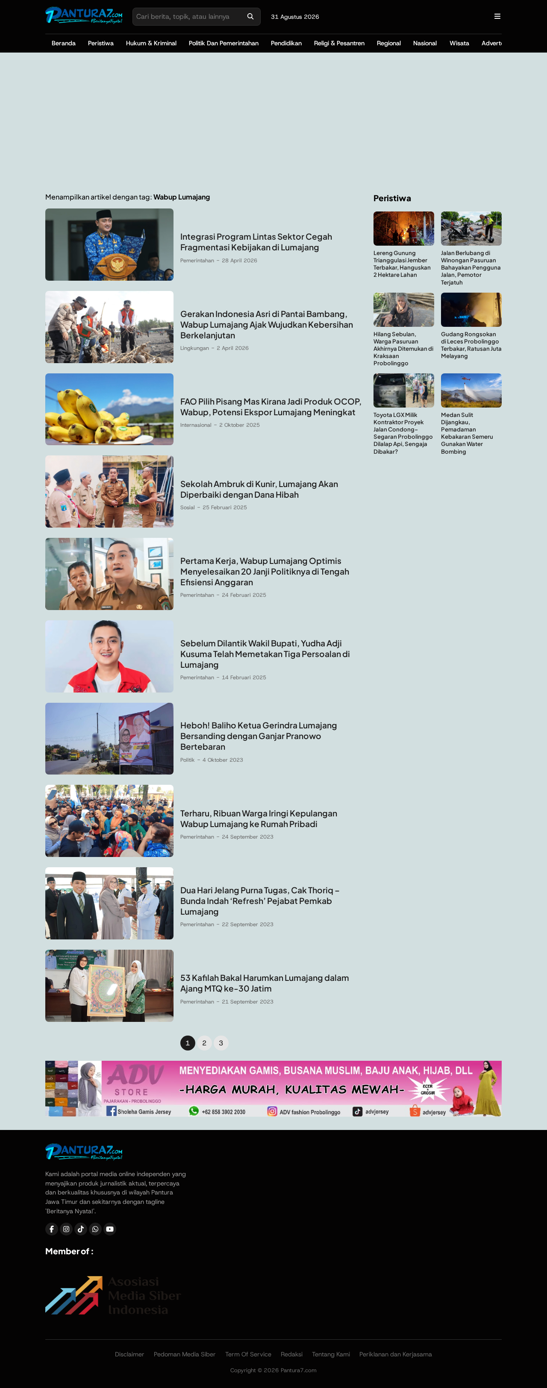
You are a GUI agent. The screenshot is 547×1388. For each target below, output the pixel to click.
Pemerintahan (197, 260)
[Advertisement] (273, 122)
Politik (187, 759)
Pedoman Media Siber (185, 1354)
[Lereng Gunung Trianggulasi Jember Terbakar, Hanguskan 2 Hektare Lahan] (403, 243)
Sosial (187, 507)
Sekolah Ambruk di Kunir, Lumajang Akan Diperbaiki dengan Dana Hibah (259, 488)
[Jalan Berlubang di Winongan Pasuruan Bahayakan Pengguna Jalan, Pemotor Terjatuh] (471, 243)
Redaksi (292, 1354)
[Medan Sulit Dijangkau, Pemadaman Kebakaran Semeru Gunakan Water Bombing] (471, 405)
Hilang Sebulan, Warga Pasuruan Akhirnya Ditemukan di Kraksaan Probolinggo (403, 348)
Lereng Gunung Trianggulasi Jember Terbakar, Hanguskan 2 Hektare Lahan (402, 263)
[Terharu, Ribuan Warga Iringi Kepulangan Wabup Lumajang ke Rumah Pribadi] (109, 854)
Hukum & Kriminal (151, 43)
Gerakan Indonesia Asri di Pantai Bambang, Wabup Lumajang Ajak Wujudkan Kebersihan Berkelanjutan (266, 324)
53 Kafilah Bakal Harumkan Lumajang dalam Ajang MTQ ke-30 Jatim (264, 982)
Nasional (425, 43)
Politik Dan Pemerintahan (224, 43)
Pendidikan (286, 43)
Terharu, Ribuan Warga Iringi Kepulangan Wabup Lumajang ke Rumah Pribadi (258, 818)
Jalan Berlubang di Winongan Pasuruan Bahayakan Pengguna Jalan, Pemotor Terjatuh (471, 267)
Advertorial (497, 43)
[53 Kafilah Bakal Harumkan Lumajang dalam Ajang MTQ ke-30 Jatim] (109, 1019)
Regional (389, 43)
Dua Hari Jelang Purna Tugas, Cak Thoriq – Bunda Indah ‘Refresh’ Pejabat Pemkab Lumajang (260, 900)
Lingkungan (194, 348)
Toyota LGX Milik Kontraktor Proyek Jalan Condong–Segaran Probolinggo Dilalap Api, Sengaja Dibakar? (403, 433)
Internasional (196, 424)
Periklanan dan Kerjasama (395, 1354)
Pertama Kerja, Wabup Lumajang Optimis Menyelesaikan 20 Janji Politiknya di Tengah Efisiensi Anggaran (264, 571)
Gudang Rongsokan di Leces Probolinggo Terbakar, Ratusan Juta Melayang (471, 344)
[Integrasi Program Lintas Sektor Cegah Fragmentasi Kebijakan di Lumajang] (109, 278)
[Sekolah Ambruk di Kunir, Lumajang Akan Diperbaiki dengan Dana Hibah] (109, 525)
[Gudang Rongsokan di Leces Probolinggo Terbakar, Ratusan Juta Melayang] (471, 324)
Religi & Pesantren (339, 43)
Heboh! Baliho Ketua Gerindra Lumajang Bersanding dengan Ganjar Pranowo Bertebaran (258, 735)
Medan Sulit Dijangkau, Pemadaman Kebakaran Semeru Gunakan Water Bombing (467, 433)
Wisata (459, 43)
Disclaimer (129, 1354)
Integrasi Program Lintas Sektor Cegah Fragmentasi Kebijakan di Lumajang (256, 241)
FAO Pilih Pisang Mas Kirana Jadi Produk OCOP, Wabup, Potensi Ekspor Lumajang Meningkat (271, 406)
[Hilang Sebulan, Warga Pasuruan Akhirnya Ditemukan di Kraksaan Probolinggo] (403, 324)
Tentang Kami (331, 1354)
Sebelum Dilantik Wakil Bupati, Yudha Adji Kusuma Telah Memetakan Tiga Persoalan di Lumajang (265, 653)
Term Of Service (248, 1354)
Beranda (64, 43)
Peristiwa (101, 43)
